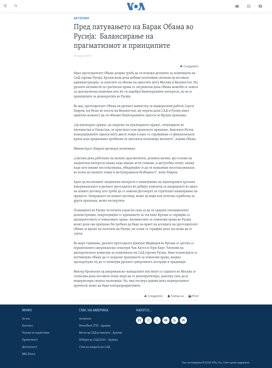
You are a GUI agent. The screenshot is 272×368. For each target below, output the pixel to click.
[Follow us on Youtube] (165, 320)
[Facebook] (260, 6)
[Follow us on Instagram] (148, 320)
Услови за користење (36, 333)
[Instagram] (249, 6)
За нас (26, 318)
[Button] (189, 66)
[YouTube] (237, 6)
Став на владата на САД (94, 347)
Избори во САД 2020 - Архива (98, 340)
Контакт (27, 325)
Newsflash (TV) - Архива (95, 325)
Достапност (29, 347)
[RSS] (174, 320)
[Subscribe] (183, 320)
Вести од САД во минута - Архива (100, 333)
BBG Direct (28, 354)
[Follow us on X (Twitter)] (157, 320)
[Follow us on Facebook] (139, 320)
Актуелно (81, 18)
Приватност (30, 340)
